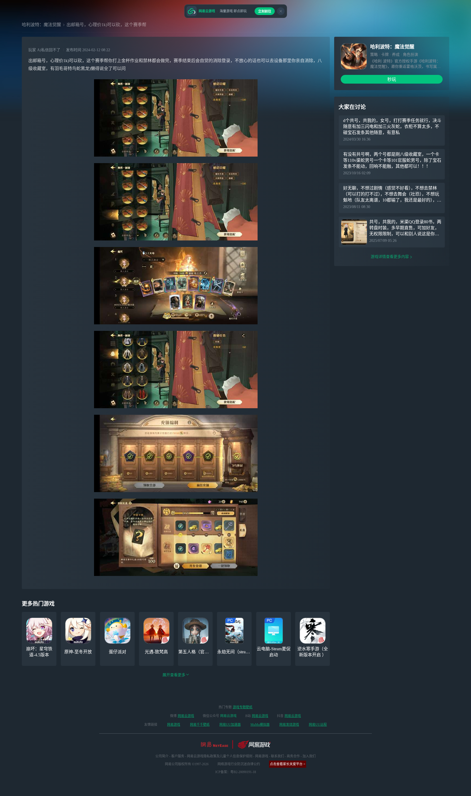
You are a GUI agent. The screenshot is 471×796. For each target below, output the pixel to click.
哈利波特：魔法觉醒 (41, 24)
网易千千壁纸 (200, 725)
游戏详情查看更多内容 (390, 257)
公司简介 (161, 756)
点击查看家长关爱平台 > (287, 764)
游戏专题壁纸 (242, 707)
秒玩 (391, 79)
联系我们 (277, 756)
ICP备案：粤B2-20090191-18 (235, 772)
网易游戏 (173, 725)
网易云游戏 (186, 716)
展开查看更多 (173, 675)
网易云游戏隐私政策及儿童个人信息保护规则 (219, 756)
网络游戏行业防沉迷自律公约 (239, 764)
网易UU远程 (318, 725)
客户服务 (177, 756)
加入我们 (309, 756)
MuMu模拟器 (260, 725)
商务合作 (293, 756)
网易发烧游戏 (289, 725)
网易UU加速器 (230, 725)
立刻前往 (264, 11)
